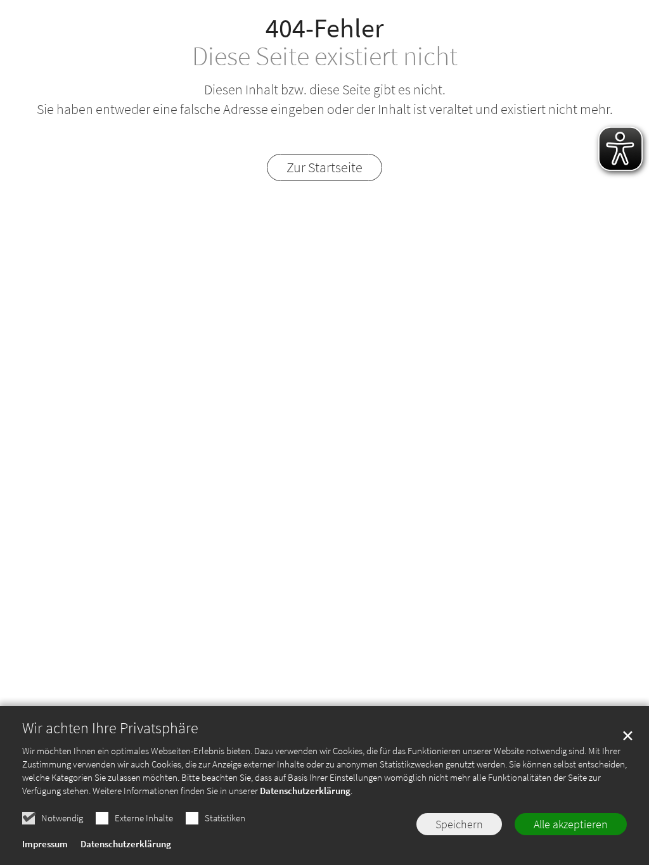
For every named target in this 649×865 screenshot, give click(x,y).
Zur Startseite (324, 167)
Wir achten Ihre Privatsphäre (110, 728)
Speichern (459, 824)
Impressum (45, 844)
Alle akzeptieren (571, 824)
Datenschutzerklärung (305, 791)
